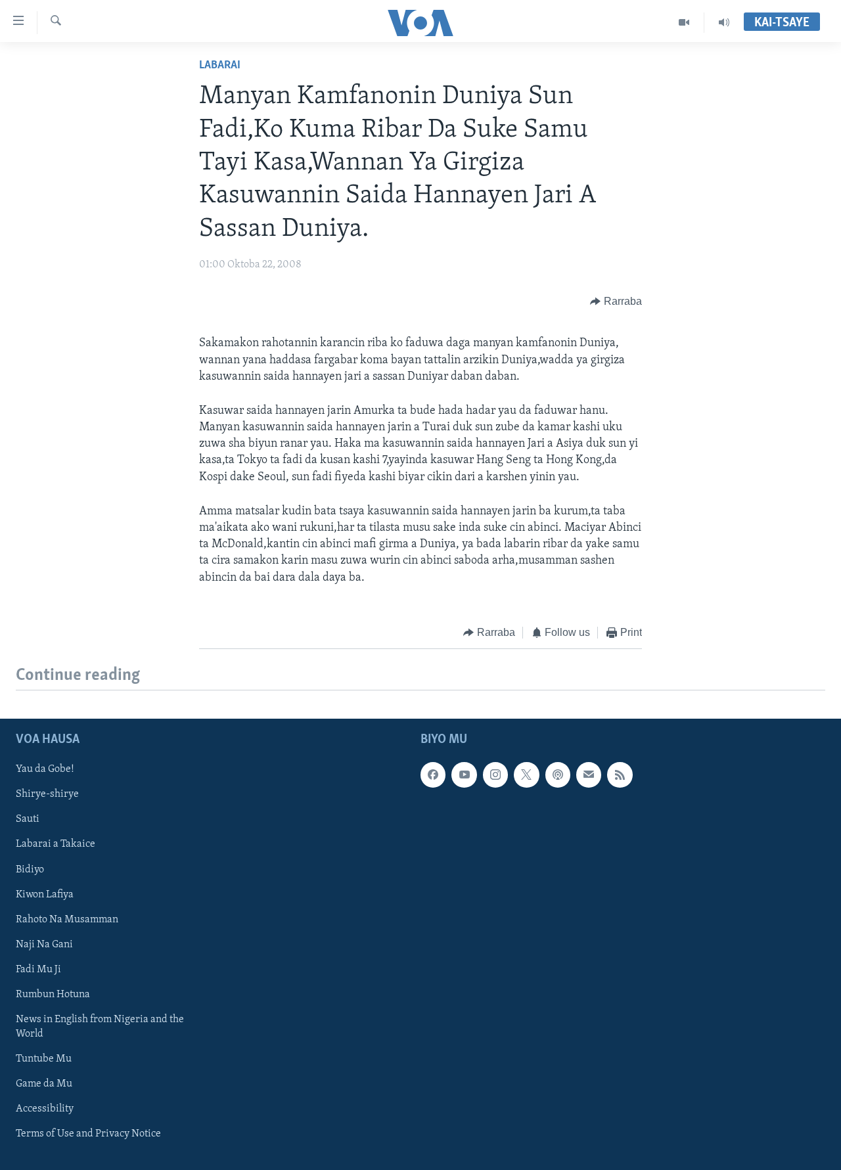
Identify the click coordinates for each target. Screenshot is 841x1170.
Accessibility (45, 1109)
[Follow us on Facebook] (432, 775)
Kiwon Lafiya (45, 894)
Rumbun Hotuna (53, 994)
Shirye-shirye (47, 795)
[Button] (616, 301)
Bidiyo (30, 870)
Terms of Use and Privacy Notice (88, 1134)
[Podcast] (557, 775)
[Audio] (724, 22)
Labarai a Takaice (55, 845)
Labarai (219, 66)
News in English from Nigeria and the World (100, 1026)
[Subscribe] (588, 775)
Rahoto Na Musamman (67, 919)
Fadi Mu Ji (38, 969)
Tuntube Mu (44, 1059)
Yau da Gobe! (45, 770)
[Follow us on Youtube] (463, 775)
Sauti (27, 820)
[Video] (684, 22)
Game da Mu (44, 1084)
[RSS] (619, 775)
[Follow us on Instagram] (495, 775)
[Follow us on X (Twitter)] (526, 775)
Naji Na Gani (44, 944)
